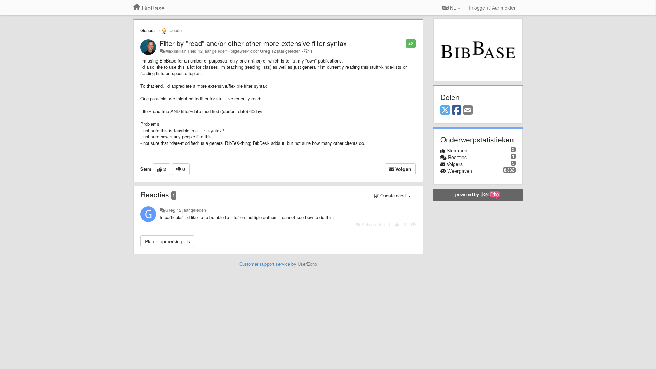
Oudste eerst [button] (393, 195)
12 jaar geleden (191, 210)
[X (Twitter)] (445, 110)
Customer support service (264, 264)
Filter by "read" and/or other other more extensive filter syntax (253, 43)
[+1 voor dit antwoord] (397, 224)
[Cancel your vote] (405, 224)
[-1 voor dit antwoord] (413, 224)
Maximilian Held (181, 51)
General (148, 30)
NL (453, 7)
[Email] (468, 110)
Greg (265, 51)
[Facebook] (456, 110)
